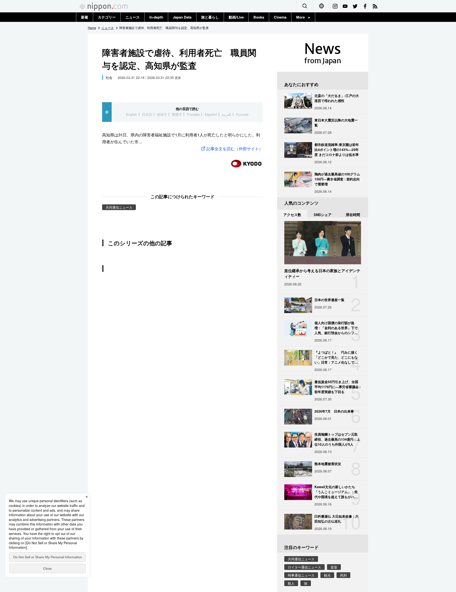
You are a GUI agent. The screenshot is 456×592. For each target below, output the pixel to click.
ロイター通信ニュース (304, 567)
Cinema (280, 17)
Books (258, 17)
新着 (84, 17)
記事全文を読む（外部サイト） (234, 148)
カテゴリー (107, 17)
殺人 (291, 583)
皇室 (334, 567)
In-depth (156, 17)
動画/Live (236, 17)
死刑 (343, 575)
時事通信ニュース (301, 575)
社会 (109, 77)
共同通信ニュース (119, 207)
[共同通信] (246, 162)
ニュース (132, 17)
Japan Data (182, 17)
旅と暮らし (210, 17)
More (302, 17)
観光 (327, 575)
